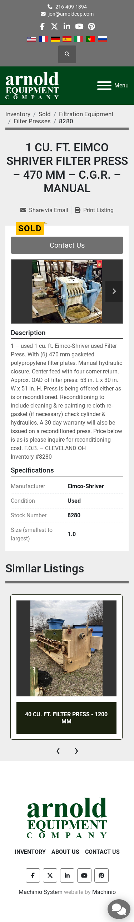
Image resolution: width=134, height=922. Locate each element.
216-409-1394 (71, 7)
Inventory (30, 851)
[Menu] (104, 85)
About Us (65, 851)
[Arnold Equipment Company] (67, 817)
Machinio (104, 892)
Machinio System (41, 892)
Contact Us (67, 245)
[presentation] (58, 750)
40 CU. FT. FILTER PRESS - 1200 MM (66, 717)
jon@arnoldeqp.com (71, 14)
